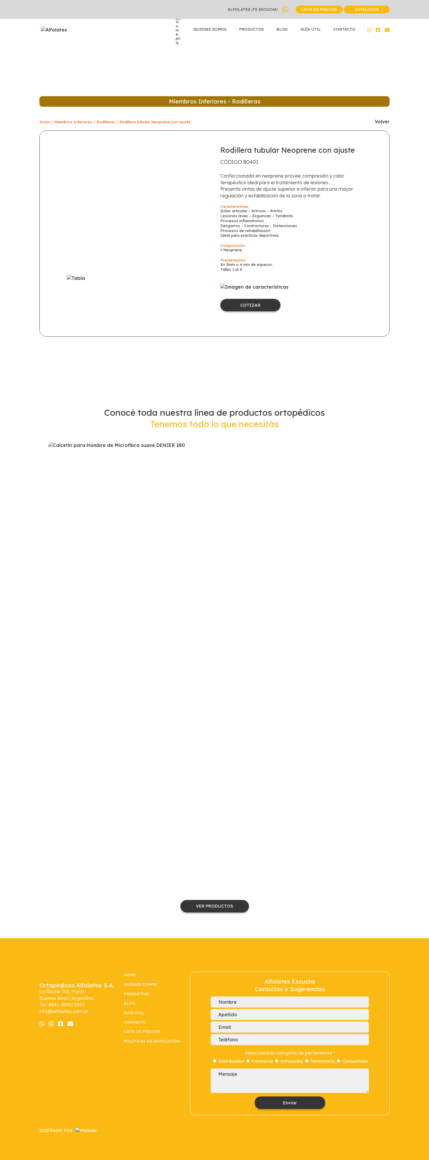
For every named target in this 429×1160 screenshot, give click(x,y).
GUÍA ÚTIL (310, 29)
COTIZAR (250, 305)
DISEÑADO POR (55, 1130)
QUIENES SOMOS (209, 29)
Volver (382, 121)
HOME (129, 975)
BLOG (282, 29)
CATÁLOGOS (367, 9)
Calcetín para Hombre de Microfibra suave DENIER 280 (214, 660)
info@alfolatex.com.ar (63, 1011)
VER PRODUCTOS (214, 906)
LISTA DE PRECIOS (319, 9)
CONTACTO (344, 29)
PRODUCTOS (251, 29)
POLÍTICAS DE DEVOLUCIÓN (152, 1041)
